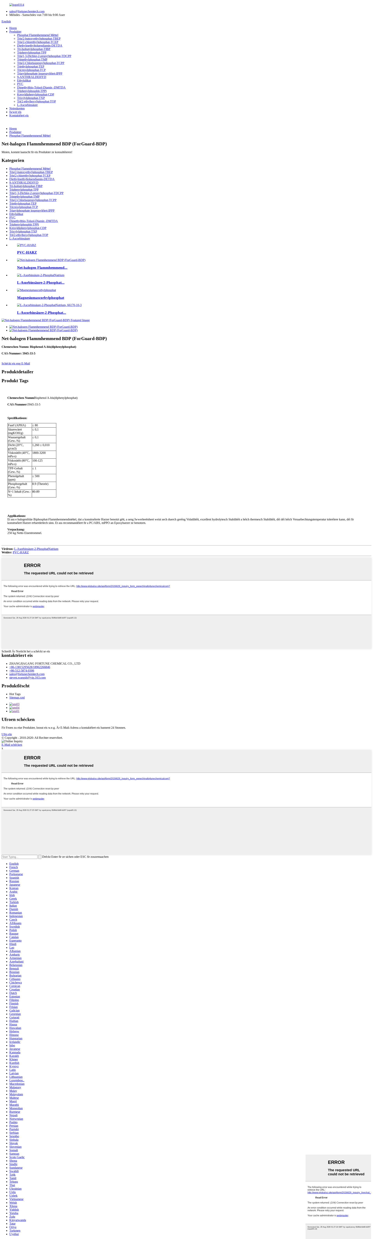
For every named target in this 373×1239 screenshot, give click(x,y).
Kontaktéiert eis (19, 115)
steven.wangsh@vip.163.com (27, 677)
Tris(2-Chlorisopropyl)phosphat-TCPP (40, 63)
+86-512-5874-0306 (21, 670)
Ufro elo (7, 734)
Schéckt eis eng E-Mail (16, 363)
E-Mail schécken (12, 744)
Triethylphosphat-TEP (30, 66)
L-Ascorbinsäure (27, 105)
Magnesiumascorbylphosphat (40, 298)
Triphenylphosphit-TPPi (32, 91)
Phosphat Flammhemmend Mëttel (37, 35)
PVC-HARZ (27, 252)
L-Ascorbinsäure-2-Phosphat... (41, 313)
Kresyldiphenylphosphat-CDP (35, 94)
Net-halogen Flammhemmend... (42, 268)
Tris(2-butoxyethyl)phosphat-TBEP (39, 38)
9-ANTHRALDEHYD (31, 77)
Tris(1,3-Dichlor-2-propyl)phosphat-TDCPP (44, 56)
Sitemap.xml (17, 697)
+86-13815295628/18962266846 (29, 667)
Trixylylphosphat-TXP (31, 98)
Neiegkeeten (17, 108)
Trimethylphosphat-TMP (32, 59)
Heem (13, 28)
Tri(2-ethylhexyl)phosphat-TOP (36, 101)
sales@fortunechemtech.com (26, 11)
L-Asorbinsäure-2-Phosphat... (40, 282)
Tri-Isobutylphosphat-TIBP (33, 49)
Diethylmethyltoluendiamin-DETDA (39, 45)
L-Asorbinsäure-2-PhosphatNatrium (36, 548)
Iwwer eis (15, 112)
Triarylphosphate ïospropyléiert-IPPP (39, 73)
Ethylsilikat (24, 80)
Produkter (15, 31)
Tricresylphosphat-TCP (31, 70)
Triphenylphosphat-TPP (31, 52)
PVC (20, 84)
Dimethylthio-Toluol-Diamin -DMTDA (41, 87)
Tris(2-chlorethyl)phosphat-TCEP (37, 42)
